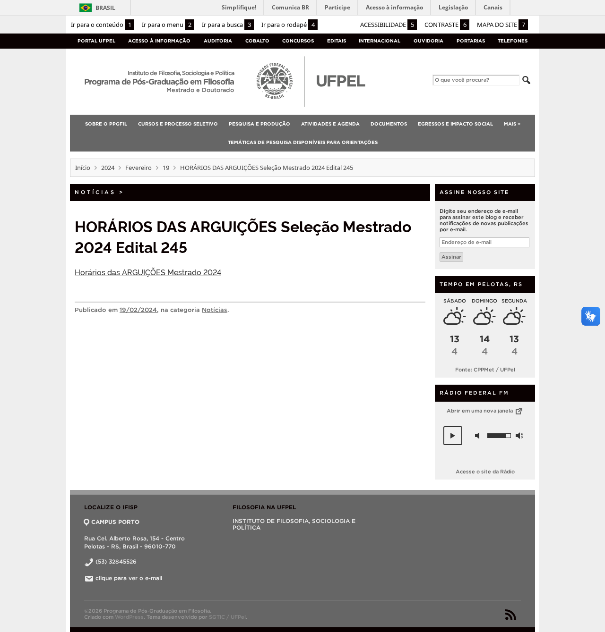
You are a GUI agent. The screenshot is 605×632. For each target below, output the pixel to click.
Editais (336, 40)
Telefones (512, 40)
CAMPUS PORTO (115, 522)
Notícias (95, 192)
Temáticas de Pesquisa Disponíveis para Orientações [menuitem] (303, 142)
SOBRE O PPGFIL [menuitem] (106, 123)
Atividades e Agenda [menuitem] (330, 123)
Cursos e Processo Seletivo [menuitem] (178, 123)
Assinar (451, 257)
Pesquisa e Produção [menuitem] (259, 123)
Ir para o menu (166, 24)
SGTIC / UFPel (227, 617)
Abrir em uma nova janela (480, 410)
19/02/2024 (138, 309)
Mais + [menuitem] (512, 123)
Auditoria (218, 40)
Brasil (105, 8)
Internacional (379, 40)
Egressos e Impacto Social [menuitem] (455, 123)
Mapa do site (501, 24)
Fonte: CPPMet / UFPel (485, 369)
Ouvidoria (428, 40)
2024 (107, 167)
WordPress (129, 617)
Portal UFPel (96, 40)
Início (82, 167)
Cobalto (257, 40)
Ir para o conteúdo (101, 24)
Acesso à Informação (159, 40)
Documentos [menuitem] (389, 123)
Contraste (445, 24)
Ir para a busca (226, 24)
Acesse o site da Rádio (485, 471)
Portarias (471, 40)
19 (166, 167)
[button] (452, 435)
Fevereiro (138, 167)
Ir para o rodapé (288, 24)
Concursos (298, 40)
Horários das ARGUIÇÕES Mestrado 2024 (148, 272)
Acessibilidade (387, 24)
